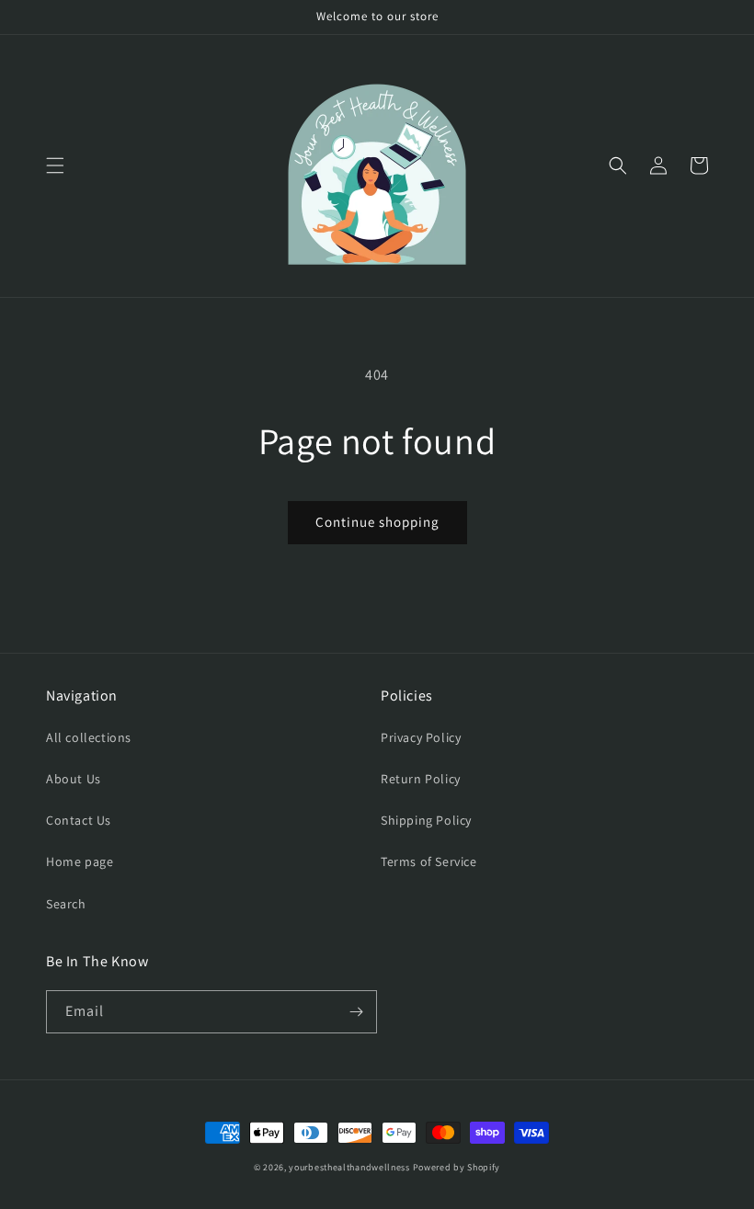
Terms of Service (429, 861)
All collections (88, 737)
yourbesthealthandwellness (349, 1167)
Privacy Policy (421, 737)
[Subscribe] (356, 1011)
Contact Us (78, 820)
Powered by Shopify (457, 1167)
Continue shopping (377, 521)
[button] (55, 165)
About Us (73, 778)
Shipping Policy (426, 820)
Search (66, 903)
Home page (79, 861)
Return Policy (421, 778)
